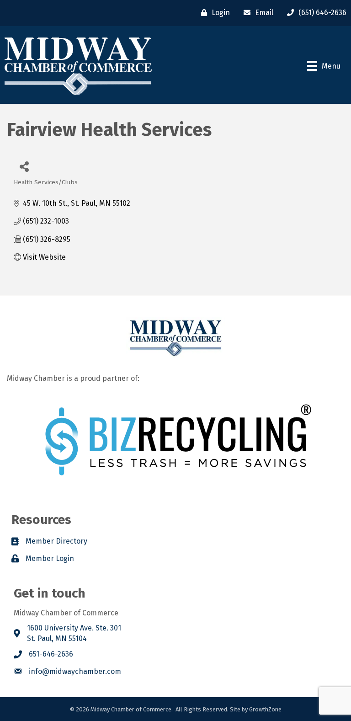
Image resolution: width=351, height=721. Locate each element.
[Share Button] (24, 166)
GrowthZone (265, 709)
